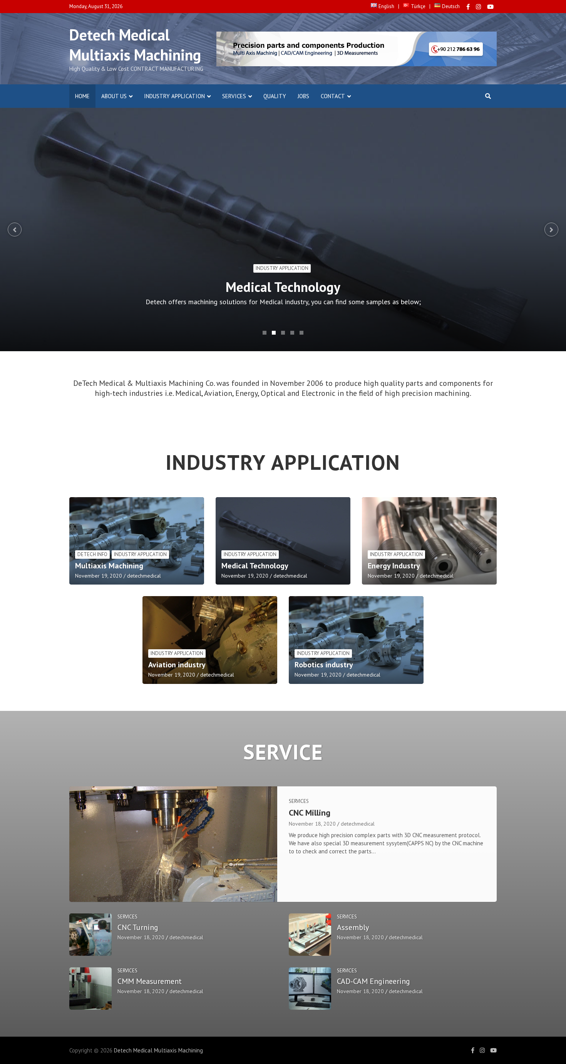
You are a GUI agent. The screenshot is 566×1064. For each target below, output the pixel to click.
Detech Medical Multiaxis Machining (135, 45)
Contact (333, 96)
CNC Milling (309, 812)
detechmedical (144, 575)
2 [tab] (274, 333)
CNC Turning (137, 927)
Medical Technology (283, 287)
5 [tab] (301, 333)
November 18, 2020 (312, 823)
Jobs (303, 96)
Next (551, 229)
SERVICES (234, 96)
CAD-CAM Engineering (373, 981)
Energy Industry (394, 566)
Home (82, 96)
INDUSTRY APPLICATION (174, 96)
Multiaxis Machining (109, 566)
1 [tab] (264, 333)
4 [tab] (292, 333)
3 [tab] (283, 333)
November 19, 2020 (98, 575)
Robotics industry (324, 665)
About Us (114, 96)
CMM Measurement (149, 981)
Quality (274, 96)
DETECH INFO (92, 554)
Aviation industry (177, 665)
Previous (15, 229)
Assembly (353, 927)
